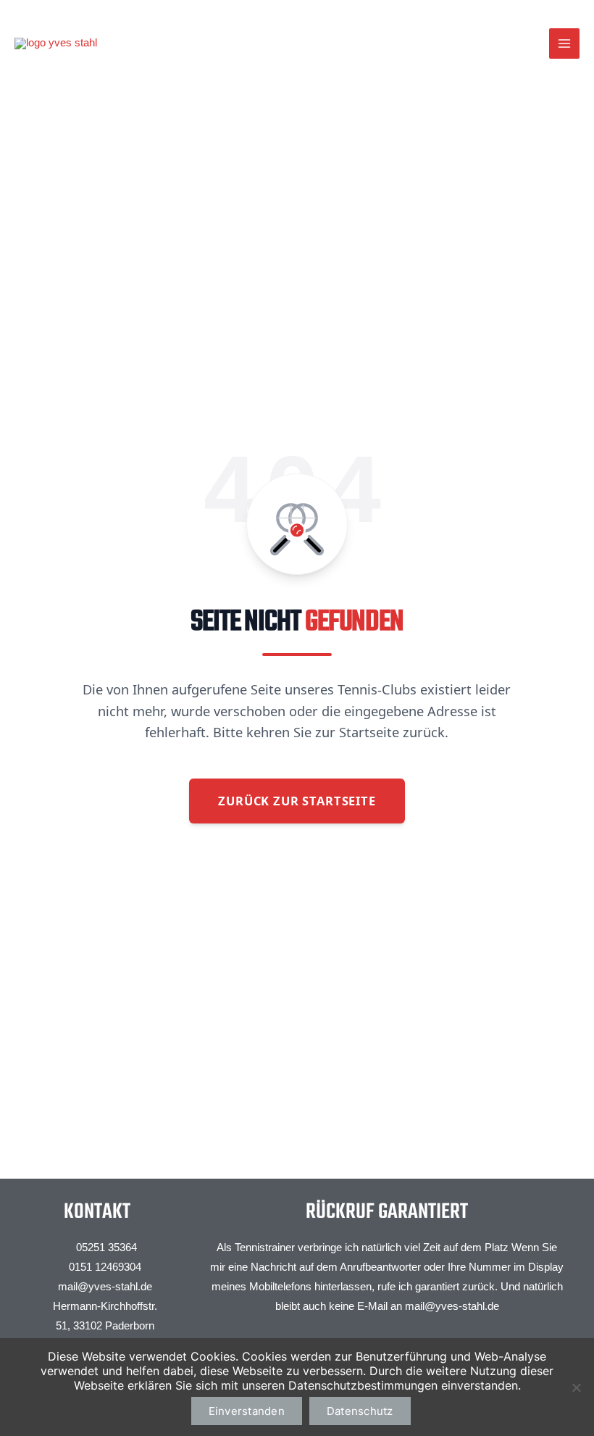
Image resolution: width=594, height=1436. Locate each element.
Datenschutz (360, 1411)
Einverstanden (247, 1411)
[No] (576, 1387)
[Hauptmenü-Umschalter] (564, 43)
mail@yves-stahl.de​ (452, 1306)
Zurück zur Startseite (296, 800)
